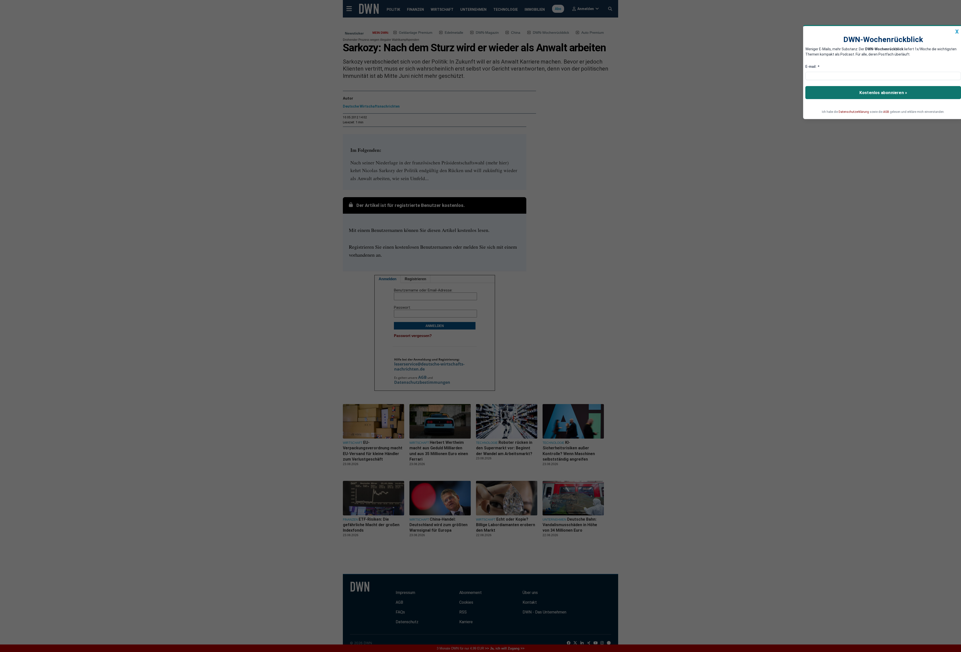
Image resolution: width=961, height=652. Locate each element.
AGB (886, 112)
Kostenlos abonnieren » (883, 92)
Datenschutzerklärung (854, 112)
